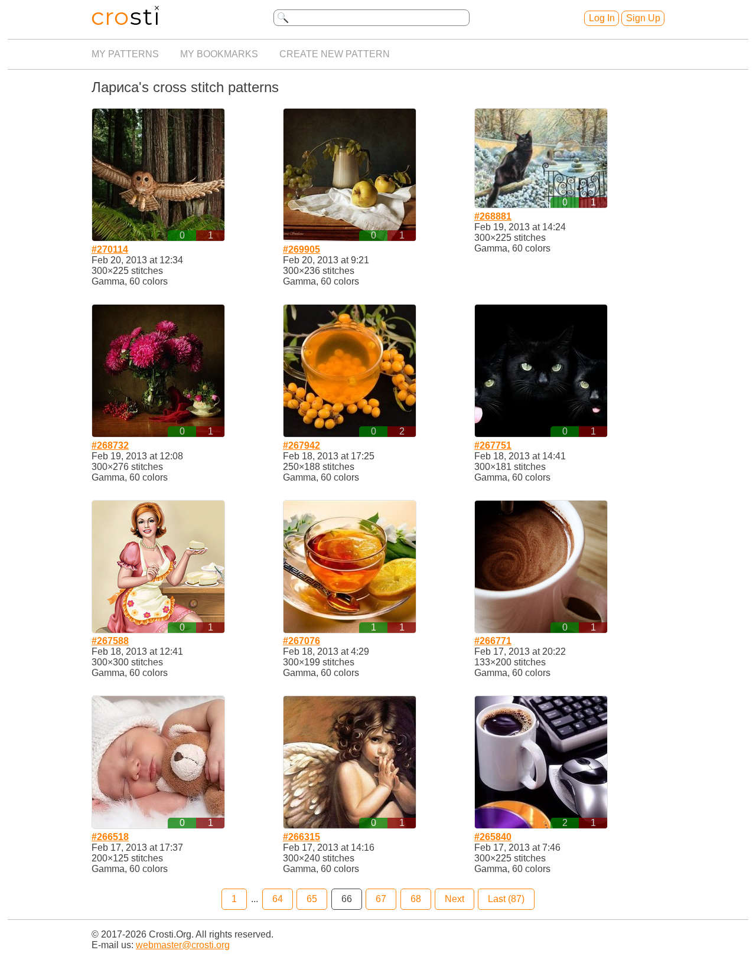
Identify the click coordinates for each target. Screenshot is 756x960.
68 (415, 899)
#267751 (492, 445)
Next (454, 899)
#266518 (110, 837)
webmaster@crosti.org (183, 945)
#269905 (301, 249)
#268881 (492, 216)
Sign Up (643, 18)
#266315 (301, 837)
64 (277, 899)
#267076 (301, 641)
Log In (602, 18)
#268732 (110, 445)
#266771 (492, 641)
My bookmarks (219, 54)
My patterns (125, 54)
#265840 (492, 837)
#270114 (110, 249)
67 (381, 899)
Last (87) (506, 899)
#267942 (301, 445)
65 (312, 899)
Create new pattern (334, 54)
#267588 (110, 641)
